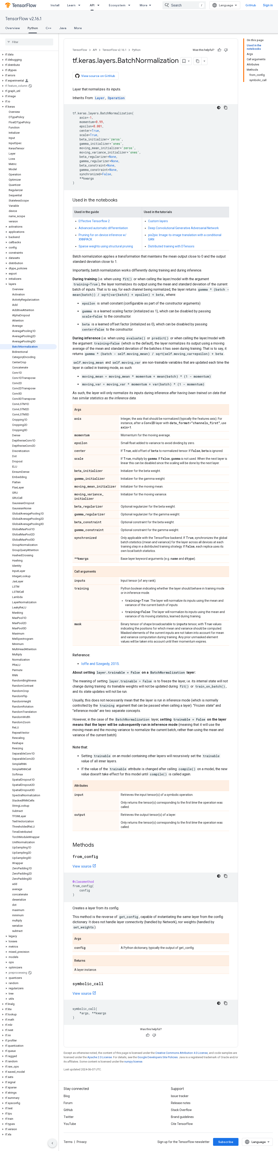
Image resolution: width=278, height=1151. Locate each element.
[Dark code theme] (218, 107)
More (143, 5)
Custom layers (158, 221)
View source (82, 866)
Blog (67, 1096)
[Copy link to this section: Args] (85, 410)
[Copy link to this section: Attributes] (92, 786)
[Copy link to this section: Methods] (98, 845)
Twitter (69, 1117)
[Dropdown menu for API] (99, 5)
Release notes (180, 1103)
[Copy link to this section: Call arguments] (100, 572)
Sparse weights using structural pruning (106, 246)
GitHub (250, 5)
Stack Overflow (181, 1110)
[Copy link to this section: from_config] (102, 857)
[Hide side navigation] (52, 1143)
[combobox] (184, 5)
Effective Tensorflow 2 (94, 221)
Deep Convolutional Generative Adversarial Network (183, 228)
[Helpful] (219, 50)
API (92, 5)
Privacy (82, 1142)
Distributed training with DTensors (171, 246)
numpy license (133, 1061)
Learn (71, 5)
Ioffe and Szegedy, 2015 (100, 664)
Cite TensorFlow (182, 1124)
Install (55, 5)
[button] (28, 54)
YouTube (70, 1124)
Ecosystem (117, 5)
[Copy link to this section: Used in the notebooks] (121, 200)
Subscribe (225, 1142)
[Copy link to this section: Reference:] (94, 655)
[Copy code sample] (225, 107)
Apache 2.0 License (99, 1057)
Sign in (268, 5)
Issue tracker (180, 1096)
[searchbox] (29, 41)
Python (33, 28)
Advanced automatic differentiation (103, 228)
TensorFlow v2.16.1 (23, 19)
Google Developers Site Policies (157, 1057)
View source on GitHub (98, 76)
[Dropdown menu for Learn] (80, 5)
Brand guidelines (182, 1117)
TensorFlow (80, 50)
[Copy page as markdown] (198, 61)
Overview (12, 28)
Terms (68, 1142)
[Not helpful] (226, 50)
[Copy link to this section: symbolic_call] (107, 984)
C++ (48, 28)
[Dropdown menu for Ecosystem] (130, 5)
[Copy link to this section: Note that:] (92, 747)
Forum (68, 1103)
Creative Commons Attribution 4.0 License (181, 1052)
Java (62, 28)
